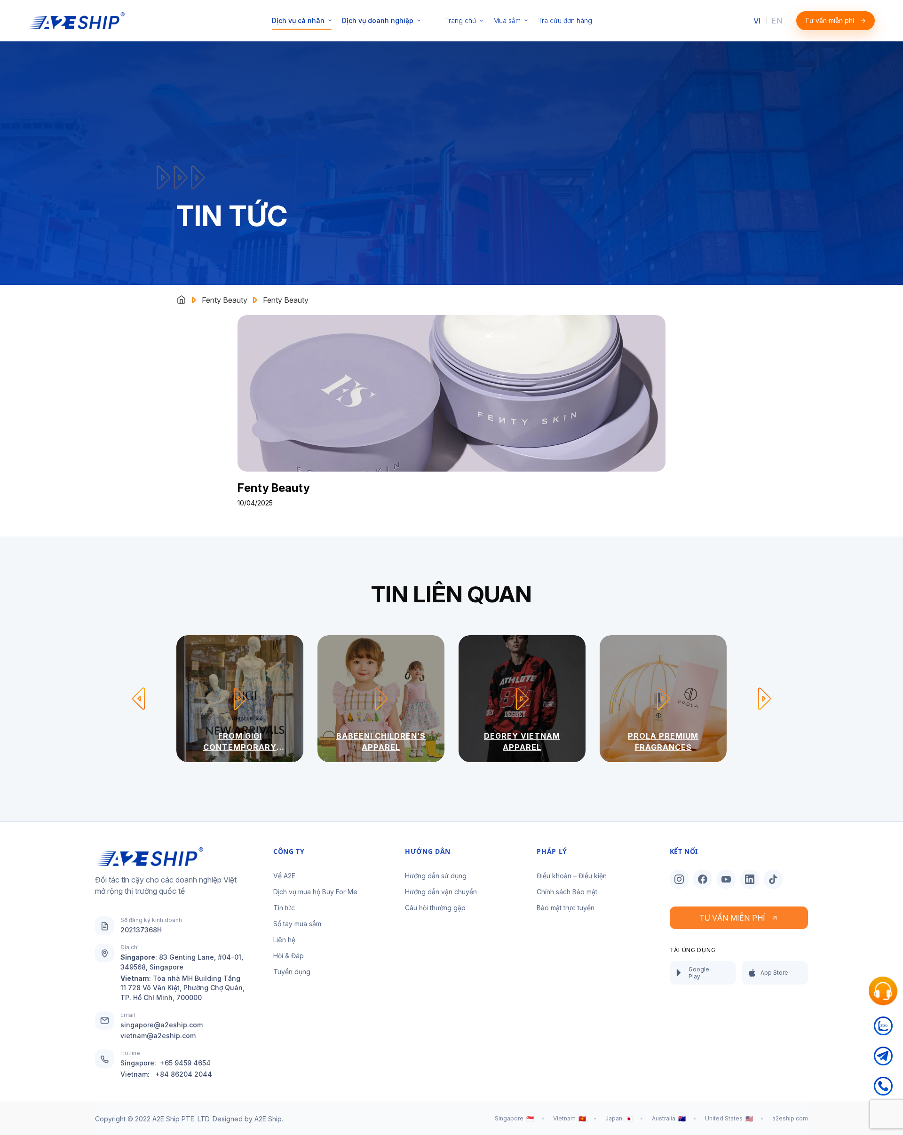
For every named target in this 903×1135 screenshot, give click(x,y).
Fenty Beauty (224, 300)
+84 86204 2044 (183, 1074)
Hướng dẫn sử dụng (436, 876)
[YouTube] (726, 879)
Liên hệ (284, 940)
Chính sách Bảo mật (567, 892)
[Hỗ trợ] (883, 991)
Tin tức (284, 908)
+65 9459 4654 (185, 1063)
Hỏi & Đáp (288, 956)
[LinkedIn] (749, 879)
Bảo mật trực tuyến (565, 908)
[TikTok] (773, 879)
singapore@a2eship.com (161, 1025)
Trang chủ (460, 20)
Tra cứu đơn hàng (565, 20)
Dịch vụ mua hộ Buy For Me (315, 892)
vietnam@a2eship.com (158, 1036)
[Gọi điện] (883, 1092)
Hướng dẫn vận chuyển (441, 892)
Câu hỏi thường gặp (435, 908)
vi (757, 20)
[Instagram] (679, 879)
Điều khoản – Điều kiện (572, 876)
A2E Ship (268, 1119)
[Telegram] (883, 1062)
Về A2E (284, 876)
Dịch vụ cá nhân (298, 20)
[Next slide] (764, 698)
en (776, 20)
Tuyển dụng (291, 972)
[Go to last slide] (138, 698)
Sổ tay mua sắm (297, 924)
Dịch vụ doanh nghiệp (377, 20)
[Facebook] (702, 879)
